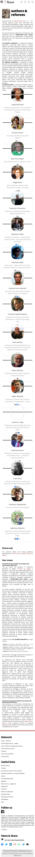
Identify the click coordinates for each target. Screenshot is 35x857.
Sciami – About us (6, 741)
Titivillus (3, 768)
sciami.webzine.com (19, 21)
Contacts (3, 751)
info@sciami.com (17, 855)
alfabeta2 (3, 781)
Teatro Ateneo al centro (8, 748)
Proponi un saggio (24, 569)
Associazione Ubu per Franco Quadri (11, 771)
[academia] (20, 540)
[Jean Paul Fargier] (17, 149)
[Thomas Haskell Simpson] (17, 304)
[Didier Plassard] (17, 386)
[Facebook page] (17, 811)
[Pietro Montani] (17, 360)
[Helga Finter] (17, 172)
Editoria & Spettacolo (7, 791)
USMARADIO (4, 799)
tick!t (2, 802)
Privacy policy (5, 756)
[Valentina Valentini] (17, 518)
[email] (15, 540)
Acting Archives (5, 794)
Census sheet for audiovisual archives (12, 746)
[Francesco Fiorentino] (17, 198)
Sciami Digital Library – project (9, 743)
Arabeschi (4, 789)
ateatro (3, 776)
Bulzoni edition (5, 765)
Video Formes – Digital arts (8, 784)
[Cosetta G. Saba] (17, 412)
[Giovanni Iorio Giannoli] (17, 278)
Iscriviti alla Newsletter (14, 840)
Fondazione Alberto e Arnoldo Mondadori (13, 773)
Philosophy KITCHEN (7, 797)
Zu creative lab (13, 852)
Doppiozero (4, 786)
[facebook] (17, 540)
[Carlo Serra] (17, 468)
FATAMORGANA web (7, 778)
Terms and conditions (7, 754)
